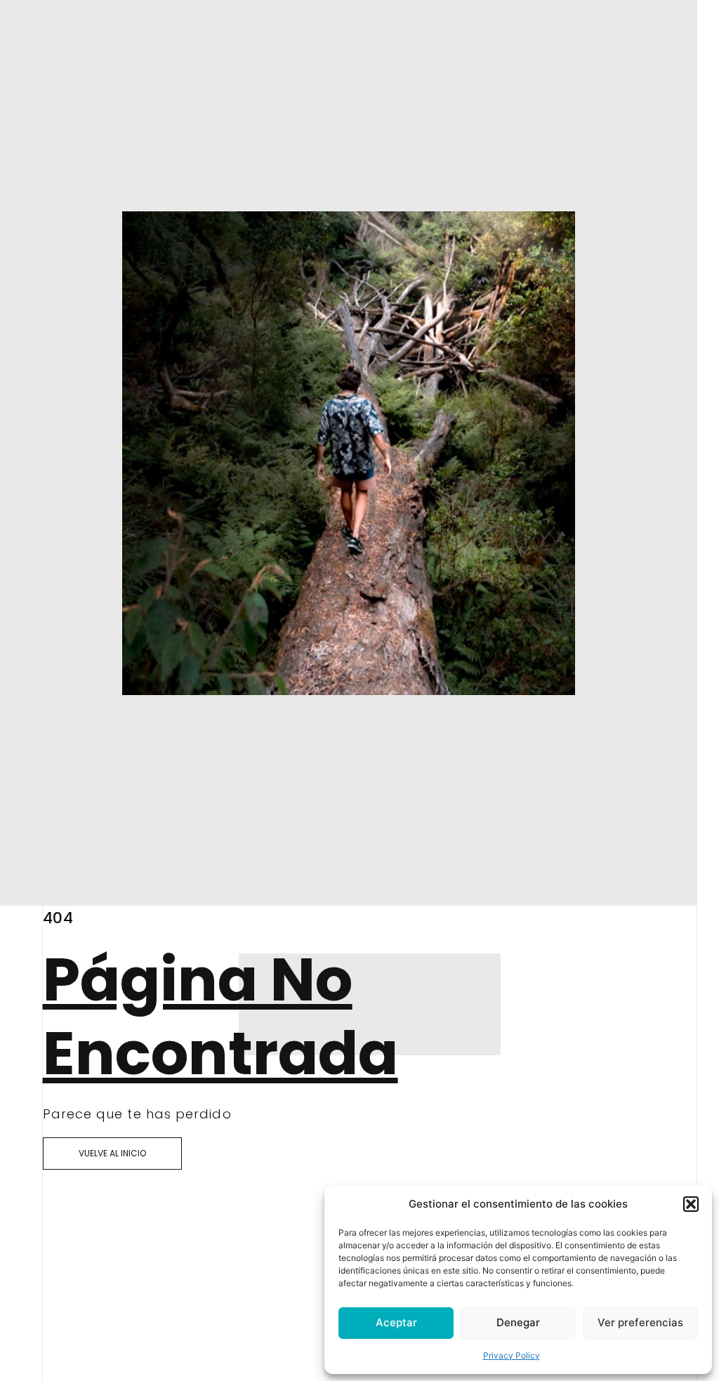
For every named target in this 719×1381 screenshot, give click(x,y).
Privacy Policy (511, 1355)
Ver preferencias (640, 1322)
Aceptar (396, 1322)
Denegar (518, 1322)
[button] (691, 1204)
